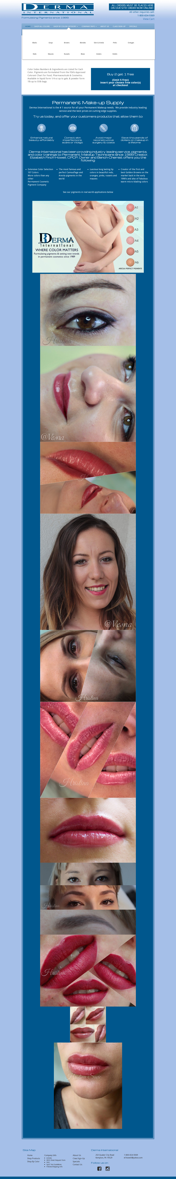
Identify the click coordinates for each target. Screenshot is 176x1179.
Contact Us (77, 1164)
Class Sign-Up (119, 26)
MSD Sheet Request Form (55, 1160)
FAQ (48, 1162)
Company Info (88, 26)
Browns (66, 37)
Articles (49, 1158)
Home (28, 26)
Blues (82, 48)
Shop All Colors (42, 26)
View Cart (148, 19)
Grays (50, 37)
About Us (104, 26)
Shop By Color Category (65, 26)
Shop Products (33, 1158)
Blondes (82, 37)
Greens (98, 48)
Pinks (114, 37)
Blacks (34, 37)
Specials (133, 26)
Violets (114, 48)
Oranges (130, 37)
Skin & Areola (98, 37)
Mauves (50, 48)
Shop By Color (33, 1161)
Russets (66, 48)
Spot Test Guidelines (54, 1164)
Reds (34, 48)
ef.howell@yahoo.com (133, 1158)
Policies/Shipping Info (54, 1167)
